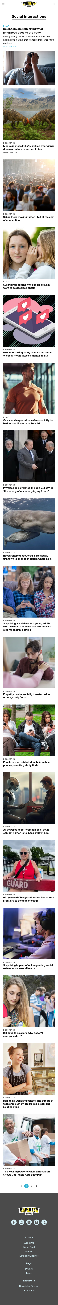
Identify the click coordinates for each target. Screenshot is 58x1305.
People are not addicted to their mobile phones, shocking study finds (26, 764)
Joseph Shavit (9, 46)
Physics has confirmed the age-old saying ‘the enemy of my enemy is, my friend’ (28, 489)
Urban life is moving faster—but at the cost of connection (28, 219)
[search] (54, 4)
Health (6, 26)
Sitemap (29, 1251)
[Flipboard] (36, 1222)
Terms (29, 1273)
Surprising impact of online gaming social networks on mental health (28, 967)
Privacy (29, 1268)
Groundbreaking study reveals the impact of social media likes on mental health (28, 354)
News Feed (29, 1247)
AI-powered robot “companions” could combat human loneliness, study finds (26, 831)
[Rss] (44, 1222)
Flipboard (29, 1290)
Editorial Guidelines (29, 1255)
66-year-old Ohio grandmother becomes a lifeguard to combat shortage (28, 899)
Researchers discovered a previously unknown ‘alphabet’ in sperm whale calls (27, 557)
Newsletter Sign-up (29, 1286)
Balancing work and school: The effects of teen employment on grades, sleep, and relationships (28, 1103)
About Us (29, 1242)
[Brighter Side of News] (29, 4)
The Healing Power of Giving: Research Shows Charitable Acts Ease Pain (26, 1173)
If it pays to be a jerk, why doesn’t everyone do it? (23, 1034)
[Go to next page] (37, 1186)
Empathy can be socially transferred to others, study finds (26, 696)
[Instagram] (21, 1222)
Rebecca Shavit (10, 153)
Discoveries (9, 143)
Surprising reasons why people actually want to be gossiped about (26, 286)
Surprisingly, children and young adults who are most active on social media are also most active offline (27, 626)
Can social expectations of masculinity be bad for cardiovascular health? (28, 422)
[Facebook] (14, 1222)
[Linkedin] (29, 1222)
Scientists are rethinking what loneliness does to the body (23, 30)
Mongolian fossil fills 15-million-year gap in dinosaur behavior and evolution (28, 148)
